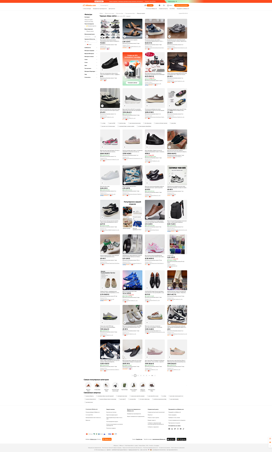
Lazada (136, 445)
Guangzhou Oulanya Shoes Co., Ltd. (152, 195)
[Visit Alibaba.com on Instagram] (178, 429)
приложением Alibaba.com (159, 439)
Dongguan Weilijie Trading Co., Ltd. (174, 299)
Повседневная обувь (130, 13)
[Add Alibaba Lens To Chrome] (107, 439)
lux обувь (164, 396)
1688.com (121, 445)
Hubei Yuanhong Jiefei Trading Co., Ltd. (175, 81)
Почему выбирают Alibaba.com (93, 412)
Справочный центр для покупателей (156, 412)
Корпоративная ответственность (93, 417)
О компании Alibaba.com (92, 409)
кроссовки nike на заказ (153, 396)
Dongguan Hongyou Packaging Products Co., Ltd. (132, 263)
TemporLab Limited (171, 194)
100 (152, 375)
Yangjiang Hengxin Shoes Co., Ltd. (152, 300)
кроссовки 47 (123, 399)
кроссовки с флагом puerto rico (176, 396)
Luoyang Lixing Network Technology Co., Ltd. (177, 47)
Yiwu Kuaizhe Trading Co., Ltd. (129, 118)
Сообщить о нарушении (153, 426)
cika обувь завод (148, 123)
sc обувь (103, 123)
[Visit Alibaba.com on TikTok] (183, 429)
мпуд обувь (173, 123)
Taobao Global (142, 445)
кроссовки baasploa (174, 399)
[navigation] (91, 194)
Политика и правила (111, 428)
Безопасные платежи (111, 412)
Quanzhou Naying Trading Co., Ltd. (130, 300)
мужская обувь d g (89, 396)
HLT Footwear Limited (105, 47)
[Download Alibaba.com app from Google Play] (181, 439)
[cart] (164, 5)
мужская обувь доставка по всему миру (108, 399)
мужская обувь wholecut (91, 399)
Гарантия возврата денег (112, 414)
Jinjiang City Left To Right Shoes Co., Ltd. (132, 46)
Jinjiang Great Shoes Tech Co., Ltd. (107, 194)
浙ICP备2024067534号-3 (172, 449)
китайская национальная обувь (160, 399)
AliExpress (116, 445)
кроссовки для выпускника (135, 123)
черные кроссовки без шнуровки (137, 396)
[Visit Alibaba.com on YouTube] (180, 429)
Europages (156, 445)
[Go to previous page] (132, 375)
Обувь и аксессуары (109, 13)
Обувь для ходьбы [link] (141, 13)
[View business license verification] (148, 450)
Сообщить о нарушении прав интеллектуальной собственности (156, 423)
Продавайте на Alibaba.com (174, 412)
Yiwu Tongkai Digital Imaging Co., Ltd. (153, 83)
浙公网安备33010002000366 (159, 449)
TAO (147, 445)
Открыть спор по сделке (153, 417)
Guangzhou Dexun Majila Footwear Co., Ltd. (109, 229)
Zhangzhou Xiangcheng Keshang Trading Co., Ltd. (132, 194)
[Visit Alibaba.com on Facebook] (169, 429)
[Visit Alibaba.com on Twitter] (175, 429)
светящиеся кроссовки (122, 396)
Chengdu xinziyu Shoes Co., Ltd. (107, 299)
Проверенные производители (134, 413)
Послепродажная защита (112, 421)
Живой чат (150, 414)
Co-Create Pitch (89, 414)
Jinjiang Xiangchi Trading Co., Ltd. (152, 160)
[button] (145, 5)
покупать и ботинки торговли (161, 123)
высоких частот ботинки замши (108, 126)
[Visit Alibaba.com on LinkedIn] (172, 429)
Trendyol (151, 445)
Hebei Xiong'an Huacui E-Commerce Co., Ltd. (132, 158)
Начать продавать (172, 414)
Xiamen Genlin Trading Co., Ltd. (107, 117)
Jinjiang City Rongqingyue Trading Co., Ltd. (109, 159)
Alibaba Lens (93, 439)
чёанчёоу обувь (122, 123)
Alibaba (101, 13)
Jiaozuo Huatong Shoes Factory (152, 229)
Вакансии (88, 420)
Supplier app (139, 439)
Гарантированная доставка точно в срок (114, 418)
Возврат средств (152, 420)
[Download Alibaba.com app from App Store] (171, 439)
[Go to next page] (155, 375)
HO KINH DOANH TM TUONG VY (174, 156)
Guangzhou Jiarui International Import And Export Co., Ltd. (155, 47)
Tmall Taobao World (129, 445)
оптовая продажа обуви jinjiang (144, 126)
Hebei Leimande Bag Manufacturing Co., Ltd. (177, 229)
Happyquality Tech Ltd (172, 265)
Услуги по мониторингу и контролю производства (114, 425)
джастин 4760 (112, 123)
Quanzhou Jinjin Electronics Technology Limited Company (155, 263)
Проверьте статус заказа (174, 417)
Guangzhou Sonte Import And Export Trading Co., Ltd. (155, 117)
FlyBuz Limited (103, 79)
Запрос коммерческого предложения (135, 416)
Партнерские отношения (174, 422)
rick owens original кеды (145, 399)
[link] (270, 438)
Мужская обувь (119, 13)
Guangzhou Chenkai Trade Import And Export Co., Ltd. (110, 263)
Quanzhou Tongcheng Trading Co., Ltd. (175, 117)
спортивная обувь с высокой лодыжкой (105, 396)
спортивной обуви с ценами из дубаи (126, 126)
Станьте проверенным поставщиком (176, 420)
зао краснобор (133, 399)
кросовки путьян (89, 402)
